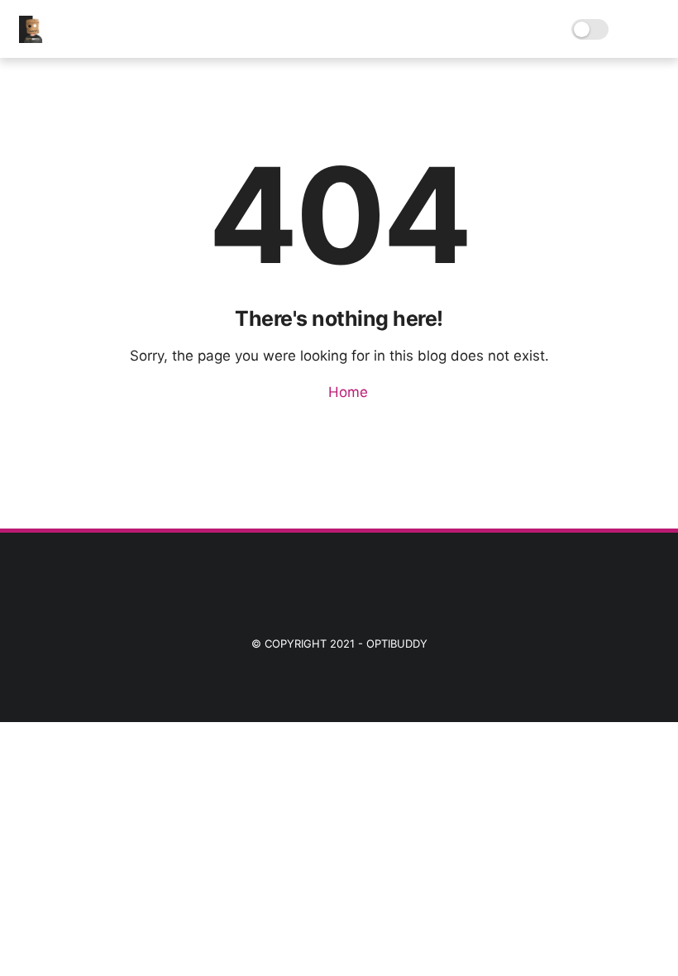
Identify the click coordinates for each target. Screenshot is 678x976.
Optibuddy (396, 643)
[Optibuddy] (32, 38)
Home (346, 392)
